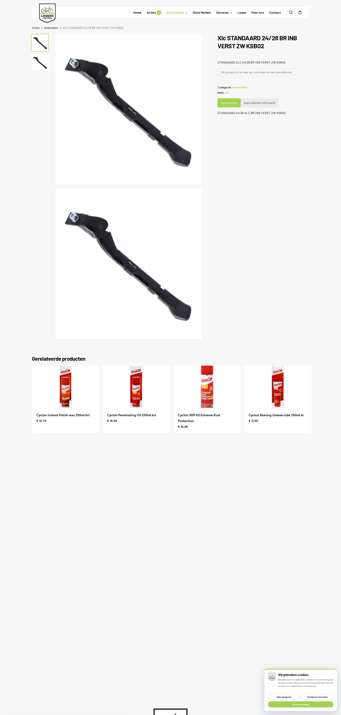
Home (36, 27)
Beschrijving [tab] (229, 103)
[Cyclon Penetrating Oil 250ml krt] (136, 387)
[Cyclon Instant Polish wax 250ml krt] (65, 387)
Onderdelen (51, 27)
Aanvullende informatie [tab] (259, 103)
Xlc (227, 93)
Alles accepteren (300, 704)
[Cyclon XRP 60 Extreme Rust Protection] (207, 387)
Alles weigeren (284, 697)
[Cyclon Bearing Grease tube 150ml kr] (277, 387)
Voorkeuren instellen (317, 697)
